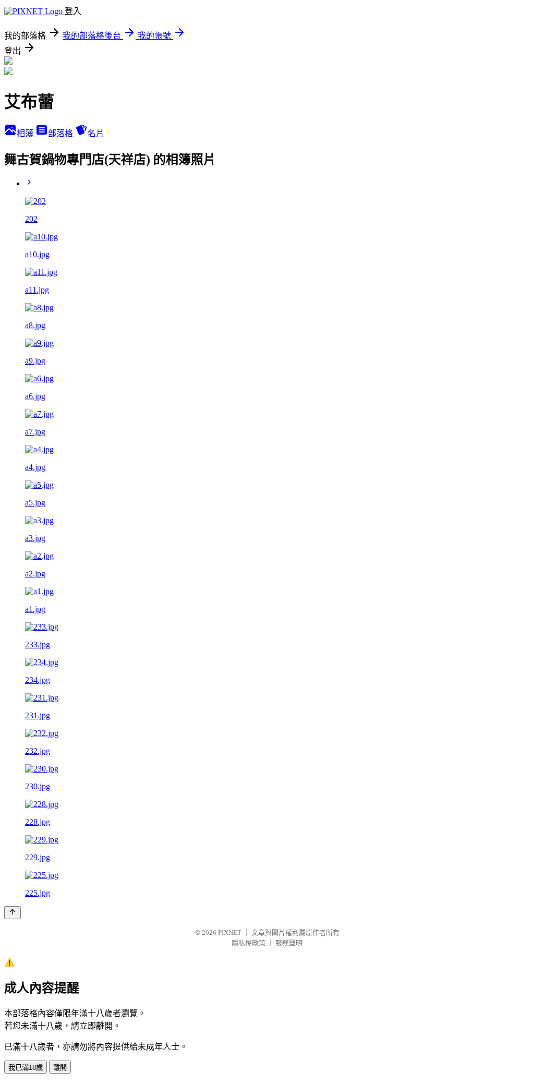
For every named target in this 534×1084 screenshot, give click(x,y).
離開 (60, 1067)
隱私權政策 (248, 943)
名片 (96, 133)
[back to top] (12, 912)
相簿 (26, 133)
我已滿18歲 (25, 1067)
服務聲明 (288, 943)
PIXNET (229, 932)
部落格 (61, 133)
